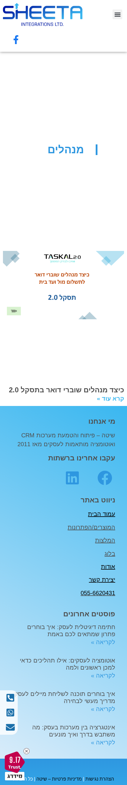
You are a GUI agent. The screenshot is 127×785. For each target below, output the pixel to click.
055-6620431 (98, 593)
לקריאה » (103, 642)
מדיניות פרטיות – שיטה (59, 778)
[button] (117, 14)
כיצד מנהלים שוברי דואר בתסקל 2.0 (66, 390)
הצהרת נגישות (99, 778)
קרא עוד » (110, 398)
